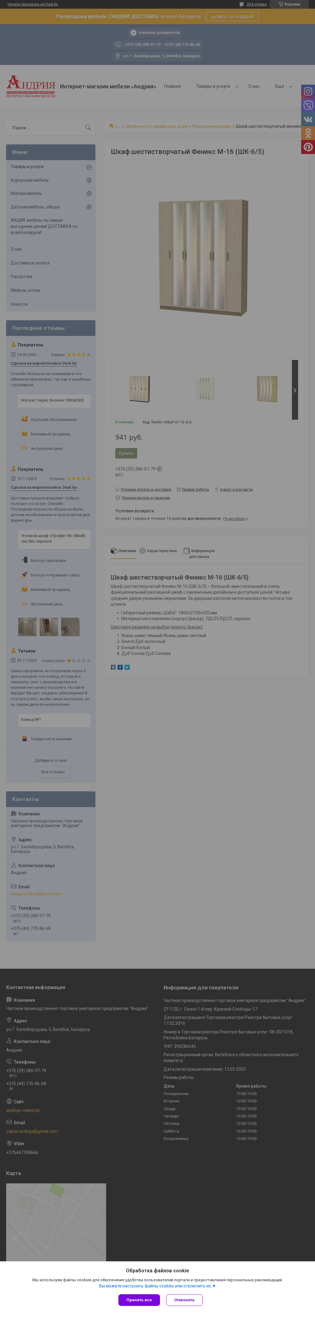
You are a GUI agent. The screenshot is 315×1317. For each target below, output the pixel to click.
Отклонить (184, 1300)
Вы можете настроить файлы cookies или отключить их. (155, 1285)
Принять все (139, 1300)
